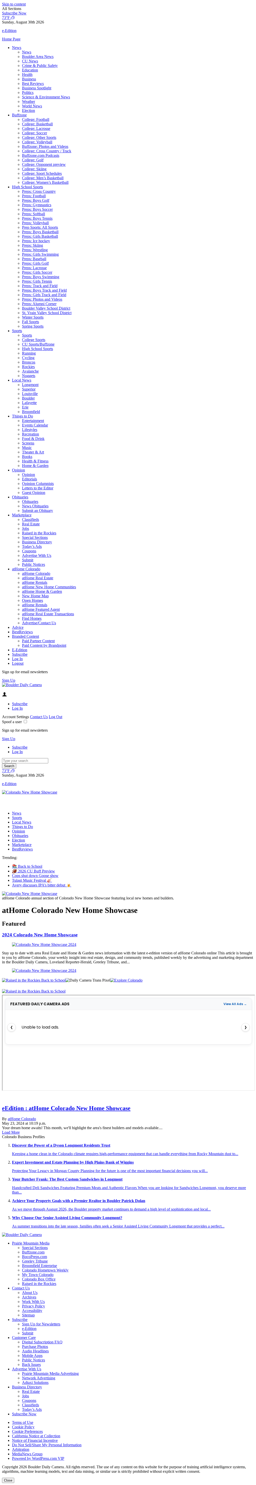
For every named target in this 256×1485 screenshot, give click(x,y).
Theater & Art (33, 452)
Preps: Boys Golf (35, 200)
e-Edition (29, 1328)
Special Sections (35, 537)
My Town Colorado (38, 1275)
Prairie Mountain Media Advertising (50, 1373)
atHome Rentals (34, 582)
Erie (25, 407)
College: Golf (33, 160)
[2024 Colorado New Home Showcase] (128, 944)
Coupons (29, 551)
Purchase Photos (35, 1346)
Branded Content (25, 636)
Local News (21, 380)
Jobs (25, 528)
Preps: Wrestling (35, 250)
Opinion (18, 470)
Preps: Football (34, 196)
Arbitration (20, 1449)
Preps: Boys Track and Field (44, 290)
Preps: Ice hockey (36, 241)
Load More (11, 1132)
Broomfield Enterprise (39, 1266)
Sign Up (8, 680)
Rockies (28, 367)
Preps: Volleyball (35, 223)
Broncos (28, 362)
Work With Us (33, 1301)
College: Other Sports (39, 137)
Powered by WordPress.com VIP (38, 1458)
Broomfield (31, 412)
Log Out (55, 717)
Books (27, 456)
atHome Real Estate (37, 578)
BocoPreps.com (34, 1257)
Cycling (28, 358)
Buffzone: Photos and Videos (45, 146)
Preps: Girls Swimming (40, 254)
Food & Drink (33, 438)
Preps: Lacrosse (34, 268)
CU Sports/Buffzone (38, 344)
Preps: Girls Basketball (40, 236)
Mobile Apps (32, 1355)
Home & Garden (35, 465)
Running (29, 353)
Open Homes (32, 600)
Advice (18, 627)
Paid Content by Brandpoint (44, 645)
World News (32, 106)
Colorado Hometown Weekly (45, 1270)
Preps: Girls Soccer (37, 272)
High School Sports (27, 187)
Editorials (29, 479)
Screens (28, 443)
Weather (28, 101)
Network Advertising (38, 1378)
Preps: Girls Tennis (37, 281)
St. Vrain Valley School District (47, 313)
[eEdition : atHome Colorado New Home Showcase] (128, 1098)
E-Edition (19, 650)
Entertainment (33, 421)
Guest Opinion (33, 492)
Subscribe (20, 654)
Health (27, 74)
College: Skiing (34, 169)
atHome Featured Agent (41, 609)
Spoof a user (12, 722)
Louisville (30, 394)
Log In (17, 659)
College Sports (33, 340)
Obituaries (20, 497)
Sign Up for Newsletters (41, 1324)
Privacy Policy (33, 1306)
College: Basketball (37, 124)
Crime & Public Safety (40, 65)
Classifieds (30, 519)
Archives (29, 1297)
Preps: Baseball (34, 259)
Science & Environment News (46, 97)
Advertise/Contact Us (39, 623)
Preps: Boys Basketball (40, 232)
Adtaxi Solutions (35, 1382)
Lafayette (29, 403)
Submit (27, 560)
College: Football (35, 119)
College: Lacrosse (36, 128)
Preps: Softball (33, 214)
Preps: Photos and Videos (42, 299)
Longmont (30, 385)
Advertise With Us (36, 555)
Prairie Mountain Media (31, 1243)
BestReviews (22, 632)
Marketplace (22, 515)
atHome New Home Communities (49, 587)
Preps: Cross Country (39, 191)
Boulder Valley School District (46, 308)
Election (28, 110)
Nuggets (28, 376)
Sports (17, 331)
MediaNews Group (27, 1454)
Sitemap (28, 1315)
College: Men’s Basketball (43, 178)
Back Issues (31, 1364)
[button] (128, 8)
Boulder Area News (38, 56)
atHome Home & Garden (42, 591)
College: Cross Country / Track (46, 151)
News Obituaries (35, 506)
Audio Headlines (35, 1351)
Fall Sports (30, 322)
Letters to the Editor (37, 488)
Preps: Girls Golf (35, 263)
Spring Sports (33, 326)
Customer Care (24, 1337)
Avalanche (30, 371)
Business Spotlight (36, 88)
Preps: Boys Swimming (40, 277)
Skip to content (14, 4)
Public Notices (33, 564)
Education (30, 70)
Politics (28, 92)
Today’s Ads (32, 546)
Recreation (30, 434)
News (16, 47)
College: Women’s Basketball (45, 182)
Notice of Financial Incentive (35, 1440)
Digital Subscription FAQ (42, 1342)
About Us (30, 1292)
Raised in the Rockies (39, 533)
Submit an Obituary (37, 510)
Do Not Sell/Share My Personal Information (47, 1445)
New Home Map (35, 596)
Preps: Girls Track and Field (44, 295)
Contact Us (39, 717)
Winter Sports (33, 317)
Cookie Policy (23, 1427)
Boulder (28, 398)
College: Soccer (34, 133)
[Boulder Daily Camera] (22, 685)
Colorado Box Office (39, 1279)
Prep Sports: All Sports (40, 227)
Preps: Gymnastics (36, 205)
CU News (30, 61)
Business (29, 79)
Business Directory (37, 542)
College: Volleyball (37, 142)
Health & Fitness (35, 461)
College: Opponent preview (44, 164)
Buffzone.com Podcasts (40, 155)
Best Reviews (33, 83)
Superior (29, 389)
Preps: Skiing (32, 245)
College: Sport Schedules (42, 173)
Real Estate (31, 524)
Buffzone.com (33, 1252)
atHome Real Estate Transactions (48, 614)
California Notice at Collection (36, 1436)
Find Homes (32, 618)
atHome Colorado (26, 569)
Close (8, 1480)
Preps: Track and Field (40, 286)
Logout (18, 663)
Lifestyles (29, 429)
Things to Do (22, 416)
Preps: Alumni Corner (39, 304)
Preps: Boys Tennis (37, 218)
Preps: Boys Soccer (37, 209)
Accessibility (32, 1310)
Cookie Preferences (27, 1431)
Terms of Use (22, 1422)
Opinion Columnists (38, 483)
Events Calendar (35, 425)
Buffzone (19, 115)
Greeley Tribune (35, 1261)
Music (27, 447)
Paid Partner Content (38, 641)
